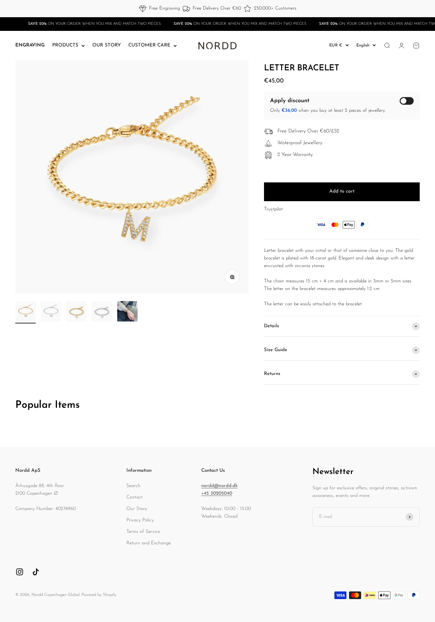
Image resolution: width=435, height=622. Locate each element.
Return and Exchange (148, 543)
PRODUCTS (65, 45)
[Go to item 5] (127, 312)
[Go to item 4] (102, 312)
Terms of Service (143, 531)
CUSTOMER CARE (149, 45)
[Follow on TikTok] (36, 572)
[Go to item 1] (25, 312)
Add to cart (341, 191)
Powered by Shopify (99, 595)
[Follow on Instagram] (19, 572)
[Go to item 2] (51, 312)
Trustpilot (273, 209)
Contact (134, 497)
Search (133, 486)
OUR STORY (106, 45)
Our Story (136, 508)
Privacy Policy (140, 520)
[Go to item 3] (76, 312)
